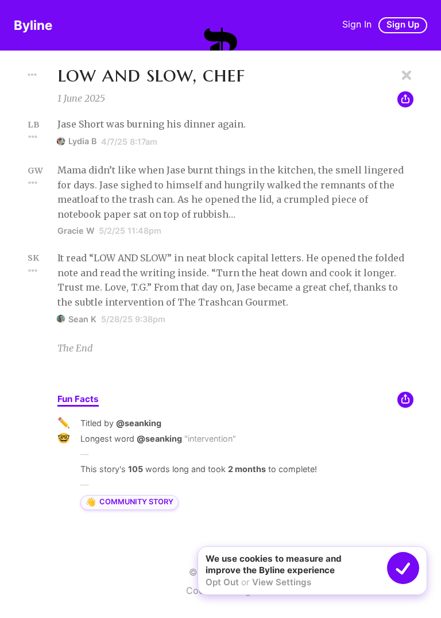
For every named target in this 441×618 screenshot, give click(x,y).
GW (35, 170)
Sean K (82, 319)
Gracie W (75, 230)
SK (33, 258)
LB (34, 124)
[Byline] (220, 39)
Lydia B (82, 141)
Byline (33, 25)
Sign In (357, 24)
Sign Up (402, 24)
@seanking (138, 423)
